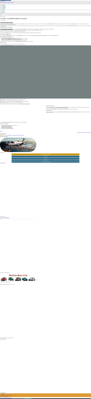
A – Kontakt (2, 394)
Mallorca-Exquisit (46, 158)
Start (1, 3)
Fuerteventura (4, 7)
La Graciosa (4, 6)
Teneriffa (4, 4)
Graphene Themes (6, 396)
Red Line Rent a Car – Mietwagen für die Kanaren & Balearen (84, 132)
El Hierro (4, 9)
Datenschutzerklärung (28, 398)
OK (25, 398)
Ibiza (3, 11)
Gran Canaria (4, 5)
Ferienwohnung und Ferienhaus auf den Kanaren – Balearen (7, 2)
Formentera (4, 12)
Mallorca (4, 10)
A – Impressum (3, 393)
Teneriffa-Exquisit (45, 156)
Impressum (1, 131)
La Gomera (4, 8)
